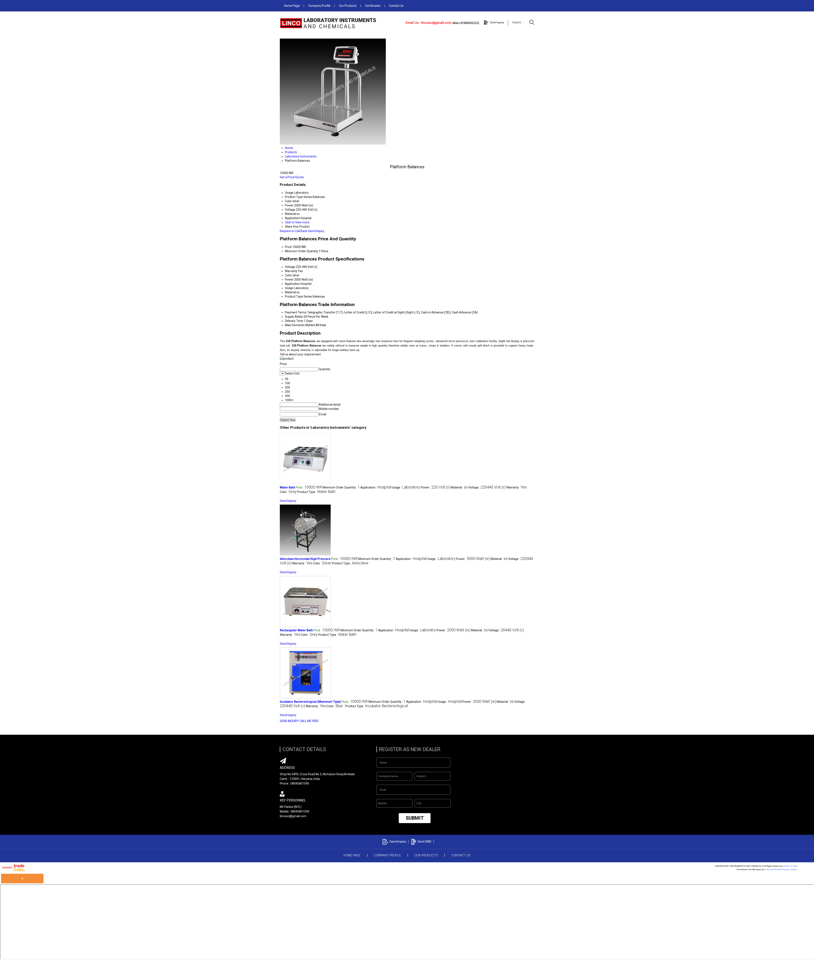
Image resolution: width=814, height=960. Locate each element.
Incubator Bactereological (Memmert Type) (310, 701)
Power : (435, 487)
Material (290, 292)
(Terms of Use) (790, 866)
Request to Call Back (293, 231)
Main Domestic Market (300, 325)
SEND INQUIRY (289, 721)
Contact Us (396, 5)
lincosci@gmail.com (293, 816)
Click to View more (297, 222)
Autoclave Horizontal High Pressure (305, 559)
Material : (459, 487)
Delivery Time (294, 321)
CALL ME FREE (309, 721)
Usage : (406, 487)
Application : (375, 487)
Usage (289, 288)
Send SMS (424, 841)
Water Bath (287, 487)
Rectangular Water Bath (296, 630)
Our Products (348, 5)
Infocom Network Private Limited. (781, 869)
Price (288, 247)
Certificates (373, 5)
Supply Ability (294, 316)
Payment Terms (296, 312)
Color (288, 275)
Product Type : (316, 492)
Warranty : (516, 487)
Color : (288, 492)
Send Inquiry (316, 231)
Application (292, 283)
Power (289, 279)
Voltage (290, 267)
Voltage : (487, 487)
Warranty (291, 271)
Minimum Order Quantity (301, 251)
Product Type (294, 296)
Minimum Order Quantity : (341, 487)
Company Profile (319, 5)
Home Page (292, 5)
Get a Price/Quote (292, 177)
